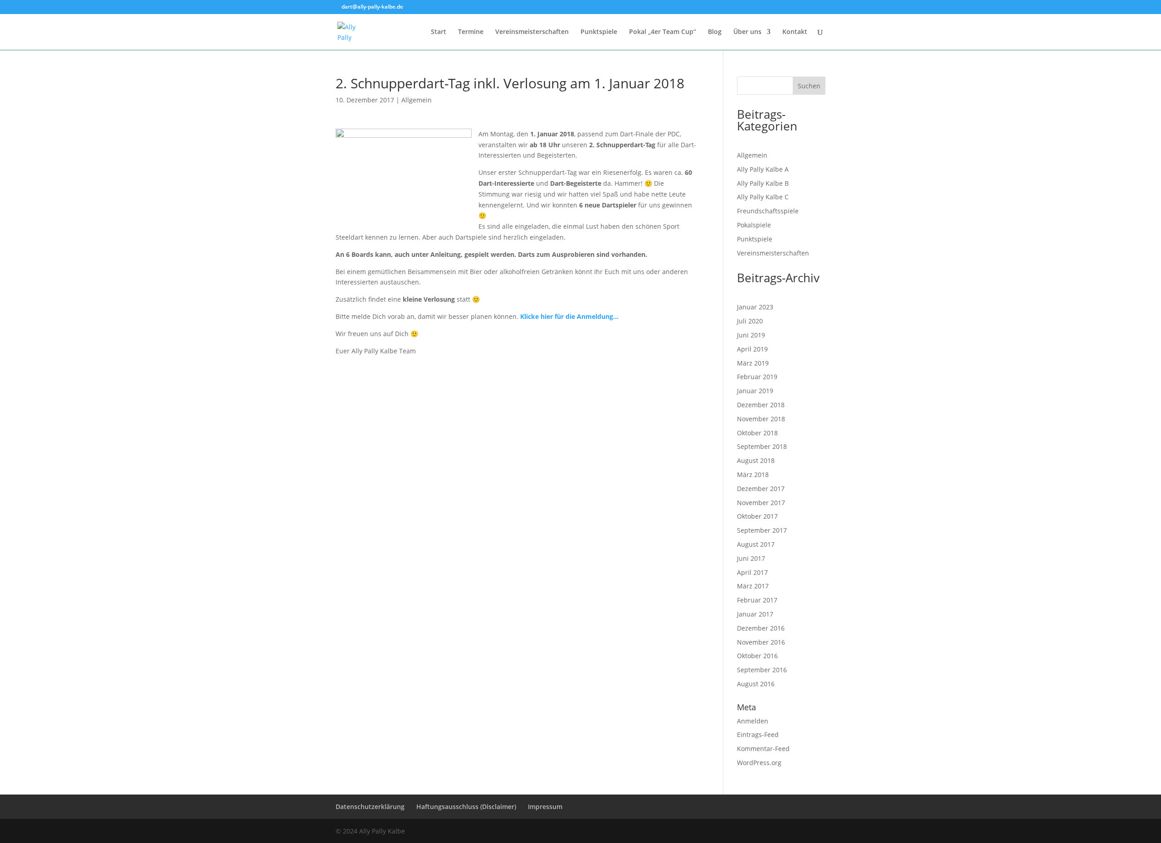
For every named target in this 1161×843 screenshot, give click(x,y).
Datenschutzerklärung (370, 806)
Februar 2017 (757, 600)
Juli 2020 (750, 321)
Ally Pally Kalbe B (763, 183)
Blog (715, 32)
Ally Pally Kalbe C (763, 197)
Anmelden (752, 721)
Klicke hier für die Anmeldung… (569, 316)
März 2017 (753, 586)
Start (438, 32)
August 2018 (756, 460)
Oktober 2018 (757, 433)
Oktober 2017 (757, 516)
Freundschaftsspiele (768, 211)
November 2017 (761, 502)
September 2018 (762, 446)
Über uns (747, 32)
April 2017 (752, 572)
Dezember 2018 (761, 404)
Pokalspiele (754, 225)
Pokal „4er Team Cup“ (662, 32)
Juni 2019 (751, 335)
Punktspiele (598, 32)
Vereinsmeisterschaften (532, 32)
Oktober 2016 (757, 655)
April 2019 (752, 349)
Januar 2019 (755, 390)
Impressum (545, 806)
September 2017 (762, 530)
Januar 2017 (755, 614)
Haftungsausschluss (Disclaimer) (466, 806)
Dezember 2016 (761, 628)
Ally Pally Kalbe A (763, 169)
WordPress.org (759, 762)
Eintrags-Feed (758, 734)
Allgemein (416, 100)
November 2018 (761, 418)
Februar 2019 (757, 376)
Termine (470, 32)
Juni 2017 (751, 558)
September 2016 (762, 669)
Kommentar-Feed (763, 748)
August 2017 (756, 544)
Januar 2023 (755, 307)
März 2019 (753, 363)
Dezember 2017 (761, 488)
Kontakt (794, 32)
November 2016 (761, 642)
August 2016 (756, 683)
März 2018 (753, 474)
